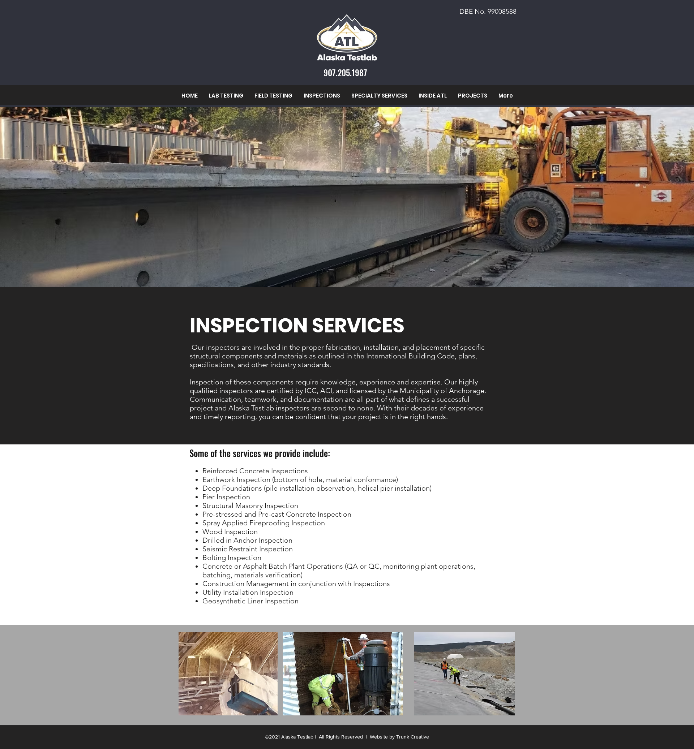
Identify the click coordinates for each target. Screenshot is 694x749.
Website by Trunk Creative (399, 737)
